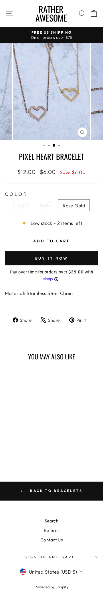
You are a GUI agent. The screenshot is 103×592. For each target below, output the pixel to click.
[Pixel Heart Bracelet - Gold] (16, 447)
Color (16, 194)
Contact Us (51, 540)
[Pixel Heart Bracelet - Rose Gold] (29, 447)
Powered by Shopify (51, 587)
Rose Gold (74, 205)
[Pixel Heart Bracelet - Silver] (22, 447)
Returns (51, 530)
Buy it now (51, 258)
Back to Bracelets (56, 490)
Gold (23, 205)
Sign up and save (50, 557)
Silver (45, 205)
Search (51, 521)
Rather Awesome (51, 13)
